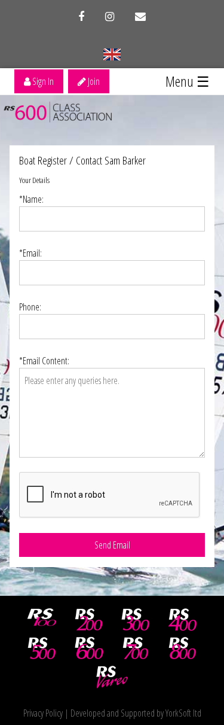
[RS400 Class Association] (182, 619)
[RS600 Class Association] (89, 648)
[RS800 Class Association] (182, 648)
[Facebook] (81, 17)
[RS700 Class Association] (135, 648)
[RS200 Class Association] (89, 619)
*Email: (30, 253)
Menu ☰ (187, 81)
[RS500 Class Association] (42, 648)
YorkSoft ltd (183, 713)
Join (93, 81)
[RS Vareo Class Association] (112, 677)
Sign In (42, 81)
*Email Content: (44, 360)
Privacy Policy (43, 713)
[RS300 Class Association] (135, 619)
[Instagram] (110, 17)
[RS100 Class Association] (42, 619)
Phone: (30, 306)
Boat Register (43, 160)
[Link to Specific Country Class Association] (112, 53)
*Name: (31, 199)
